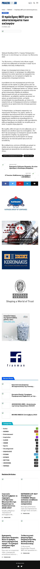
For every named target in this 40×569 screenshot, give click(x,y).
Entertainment (20, 434)
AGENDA (20, 431)
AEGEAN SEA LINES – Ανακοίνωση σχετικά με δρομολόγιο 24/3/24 (24, 405)
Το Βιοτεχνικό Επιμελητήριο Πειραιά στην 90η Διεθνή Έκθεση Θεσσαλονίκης (28, 539)
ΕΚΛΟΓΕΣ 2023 (29, 155)
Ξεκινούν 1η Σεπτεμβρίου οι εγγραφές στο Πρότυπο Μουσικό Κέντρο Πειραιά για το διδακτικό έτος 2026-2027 (9, 501)
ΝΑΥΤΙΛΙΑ (20, 460)
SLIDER (20, 440)
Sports (20, 446)
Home (3, 9)
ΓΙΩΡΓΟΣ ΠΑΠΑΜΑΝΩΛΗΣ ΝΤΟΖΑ (12, 155)
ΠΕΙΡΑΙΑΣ (9, 9)
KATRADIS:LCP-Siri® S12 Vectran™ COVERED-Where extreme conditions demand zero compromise (29, 499)
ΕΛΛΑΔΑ (20, 454)
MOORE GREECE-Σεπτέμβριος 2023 (24, 415)
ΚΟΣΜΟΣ (20, 457)
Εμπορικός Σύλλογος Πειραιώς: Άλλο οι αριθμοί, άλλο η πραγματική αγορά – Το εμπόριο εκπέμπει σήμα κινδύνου (10, 542)
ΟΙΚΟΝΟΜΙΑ (20, 463)
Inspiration (20, 437)
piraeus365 (7, 517)
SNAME (20, 443)
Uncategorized (20, 448)
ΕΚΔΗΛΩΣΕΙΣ (20, 451)
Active (20, 428)
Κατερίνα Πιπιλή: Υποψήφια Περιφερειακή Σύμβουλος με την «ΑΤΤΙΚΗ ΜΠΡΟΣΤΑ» (23, 395)
